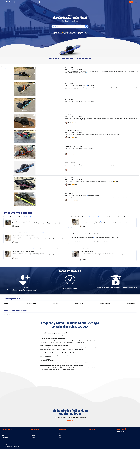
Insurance (33, 433)
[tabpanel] (24, 73)
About (60, 435)
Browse (111, 1)
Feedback (33, 437)
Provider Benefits (34, 432)
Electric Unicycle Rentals (31, 303)
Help (3, 435)
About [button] (116, 1)
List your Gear (123, 1)
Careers (61, 432)
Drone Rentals (55, 303)
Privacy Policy (9, 444)
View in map (6, 68)
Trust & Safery (5, 437)
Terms (3, 444)
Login (136, 2)
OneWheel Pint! (29, 216)
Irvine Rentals (3, 63)
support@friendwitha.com (93, 432)
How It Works (5, 433)
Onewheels (3, 71)
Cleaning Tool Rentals (131, 303)
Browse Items (5, 432)
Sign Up (131, 2)
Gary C (94, 237)
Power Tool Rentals (79, 303)
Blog (60, 437)
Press (60, 433)
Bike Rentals (6, 303)
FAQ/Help (33, 435)
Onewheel (21, 63)
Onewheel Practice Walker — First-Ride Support (95, 216)
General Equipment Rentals (105, 303)
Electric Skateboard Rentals (12, 63)
